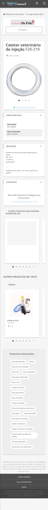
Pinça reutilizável (29, 372)
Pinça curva (16, 382)
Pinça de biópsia (17, 398)
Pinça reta (15, 372)
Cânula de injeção (18, 403)
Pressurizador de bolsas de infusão (21, 435)
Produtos (22, 29)
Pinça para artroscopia (20, 418)
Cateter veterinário (18, 424)
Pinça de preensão (18, 361)
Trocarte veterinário (19, 442)
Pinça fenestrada (30, 413)
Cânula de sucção (18, 387)
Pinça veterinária (18, 393)
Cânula (31, 361)
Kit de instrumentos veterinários (23, 408)
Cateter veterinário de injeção (22, 429)
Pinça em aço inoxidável (20, 367)
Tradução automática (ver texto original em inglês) (22, 171)
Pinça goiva (16, 413)
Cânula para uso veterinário (21, 447)
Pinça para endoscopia (20, 377)
